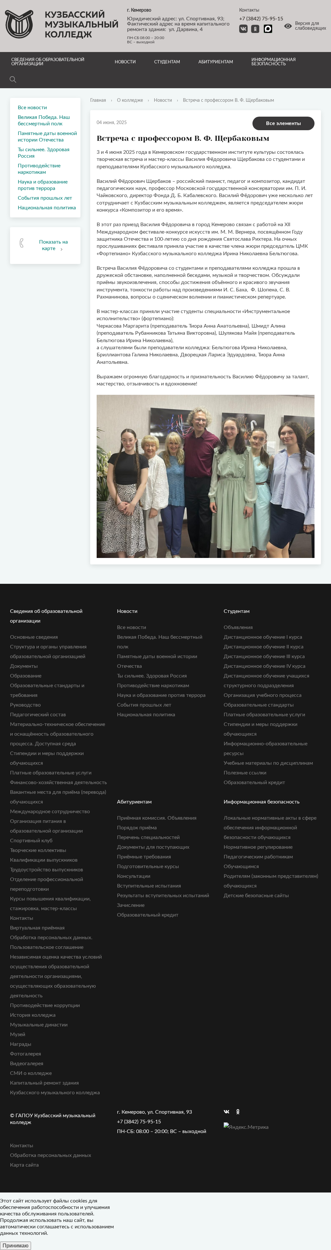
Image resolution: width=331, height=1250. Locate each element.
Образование (25, 675)
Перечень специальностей (148, 837)
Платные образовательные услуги (50, 772)
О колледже (130, 100)
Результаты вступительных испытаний (163, 895)
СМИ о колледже (31, 1073)
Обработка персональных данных (50, 1155)
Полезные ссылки (245, 772)
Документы (24, 666)
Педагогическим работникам (258, 856)
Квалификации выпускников (44, 860)
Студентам (167, 62)
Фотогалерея (25, 1053)
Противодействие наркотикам (39, 169)
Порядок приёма (137, 827)
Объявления (238, 627)
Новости (125, 62)
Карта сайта (24, 1165)
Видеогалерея (26, 1063)
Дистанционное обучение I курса (263, 637)
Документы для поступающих (153, 847)
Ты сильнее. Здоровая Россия (43, 153)
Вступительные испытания (149, 885)
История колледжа (33, 1015)
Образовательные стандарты (259, 705)
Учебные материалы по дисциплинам (268, 763)
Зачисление (130, 905)
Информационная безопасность (273, 62)
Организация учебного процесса (263, 695)
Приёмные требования (144, 856)
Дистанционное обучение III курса (264, 656)
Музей (17, 1034)
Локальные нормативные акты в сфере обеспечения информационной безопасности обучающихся (270, 827)
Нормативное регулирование (258, 847)
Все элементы (283, 123)
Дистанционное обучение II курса (264, 646)
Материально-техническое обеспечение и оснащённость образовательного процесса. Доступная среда (57, 734)
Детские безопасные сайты (256, 895)
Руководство (25, 705)
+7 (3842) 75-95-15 (261, 18)
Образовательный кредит (254, 782)
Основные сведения (34, 637)
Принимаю (15, 1245)
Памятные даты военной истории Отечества (47, 136)
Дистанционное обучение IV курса (264, 666)
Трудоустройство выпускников (46, 869)
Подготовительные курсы (148, 866)
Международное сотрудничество (50, 811)
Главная (98, 100)
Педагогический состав (38, 714)
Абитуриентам (215, 62)
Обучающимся (241, 866)
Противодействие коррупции (45, 1005)
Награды (20, 1044)
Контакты (21, 918)
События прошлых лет (45, 198)
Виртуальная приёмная (37, 927)
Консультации (133, 876)
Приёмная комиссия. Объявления (157, 818)
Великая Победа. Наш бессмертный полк (44, 120)
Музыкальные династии (39, 1024)
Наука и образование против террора (43, 185)
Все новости (32, 107)
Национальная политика (47, 207)
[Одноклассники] (241, 1112)
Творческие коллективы (38, 850)
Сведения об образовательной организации (47, 62)
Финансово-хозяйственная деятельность (58, 782)
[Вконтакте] (228, 1112)
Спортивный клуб (31, 840)
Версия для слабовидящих (310, 26)
